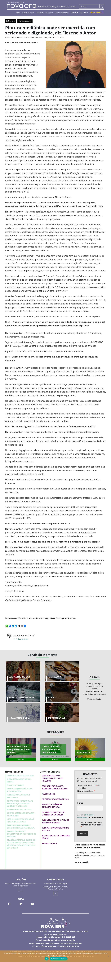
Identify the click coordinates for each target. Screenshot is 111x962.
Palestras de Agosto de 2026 (20, 775)
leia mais (21, 759)
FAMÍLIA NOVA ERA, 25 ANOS (19, 809)
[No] (108, 956)
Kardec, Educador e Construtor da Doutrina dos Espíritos (21, 834)
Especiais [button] (83, 12)
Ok (47, 959)
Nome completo (86, 791)
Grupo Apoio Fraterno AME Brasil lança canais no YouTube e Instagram (20, 803)
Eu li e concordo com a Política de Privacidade (92, 824)
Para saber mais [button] (61, 12)
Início (18, 12)
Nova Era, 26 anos (15, 785)
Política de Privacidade (58, 959)
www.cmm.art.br (81, 862)
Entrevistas (10, 21)
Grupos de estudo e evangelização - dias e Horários (52, 778)
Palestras (40, 12)
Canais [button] (74, 12)
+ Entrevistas (21, 639)
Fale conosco (48, 794)
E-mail (80, 803)
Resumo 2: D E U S (49, 843)
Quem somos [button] (27, 12)
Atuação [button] (48, 12)
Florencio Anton (25, 21)
